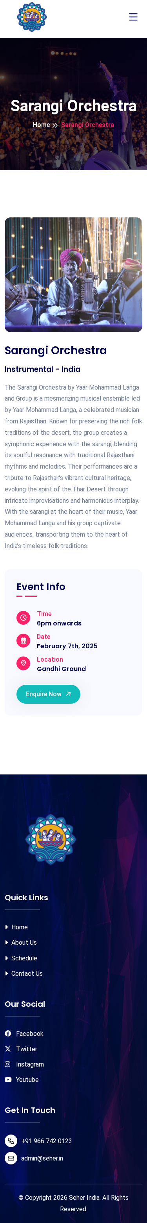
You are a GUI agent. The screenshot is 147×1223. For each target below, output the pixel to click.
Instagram (29, 1064)
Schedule (23, 958)
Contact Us (26, 973)
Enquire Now (44, 694)
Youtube (27, 1079)
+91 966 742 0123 (46, 1141)
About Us (23, 942)
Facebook (29, 1033)
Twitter (26, 1049)
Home (41, 125)
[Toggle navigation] (133, 17)
